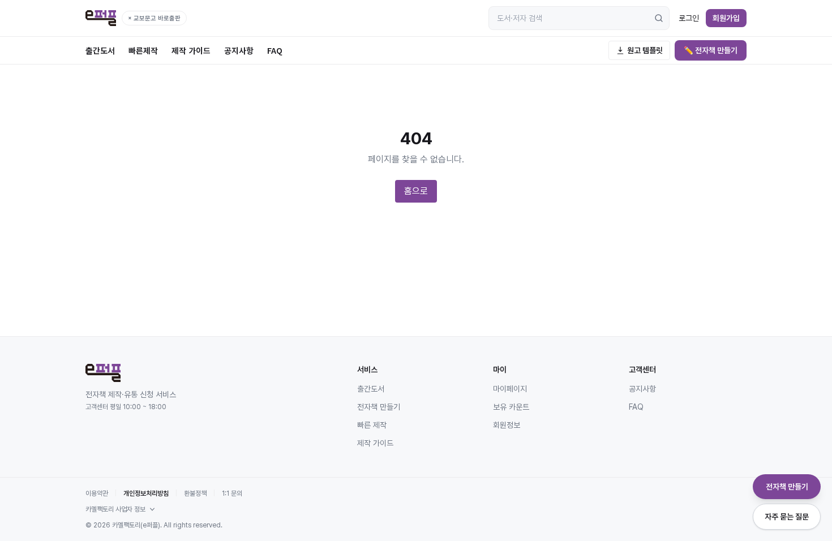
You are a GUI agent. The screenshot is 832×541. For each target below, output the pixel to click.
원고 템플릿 (645, 50)
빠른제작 (143, 50)
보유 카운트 (511, 406)
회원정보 (506, 425)
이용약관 (96, 493)
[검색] (659, 18)
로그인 (689, 18)
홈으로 (416, 191)
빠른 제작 (372, 425)
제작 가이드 (191, 50)
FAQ (274, 50)
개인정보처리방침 (146, 493)
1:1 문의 (232, 493)
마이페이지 (510, 388)
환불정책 (195, 493)
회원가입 (726, 18)
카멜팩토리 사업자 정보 (115, 509)
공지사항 (239, 50)
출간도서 (100, 50)
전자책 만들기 (378, 406)
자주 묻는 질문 (787, 516)
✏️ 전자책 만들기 (710, 50)
